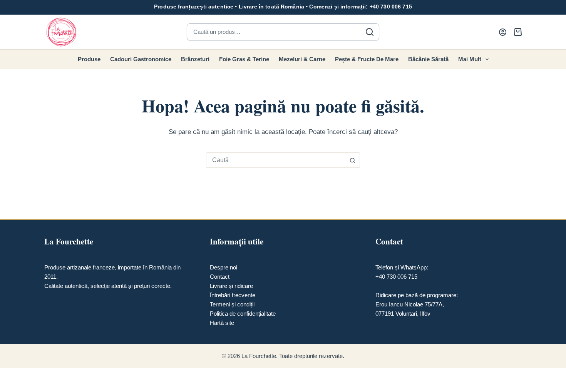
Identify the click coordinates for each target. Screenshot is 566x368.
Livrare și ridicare (231, 286)
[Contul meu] (502, 32)
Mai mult (469, 59)
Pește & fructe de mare (367, 59)
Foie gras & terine (244, 59)
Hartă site (222, 322)
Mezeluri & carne (302, 59)
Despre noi (223, 267)
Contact (219, 276)
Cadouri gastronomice (140, 59)
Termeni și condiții (232, 304)
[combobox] (275, 160)
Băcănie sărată (428, 59)
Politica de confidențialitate (243, 313)
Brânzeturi (195, 59)
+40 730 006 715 (391, 6)
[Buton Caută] (352, 160)
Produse (89, 59)
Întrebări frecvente (232, 295)
